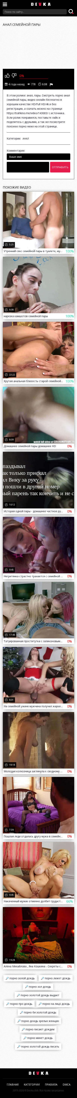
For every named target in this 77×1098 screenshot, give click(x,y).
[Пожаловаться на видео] (52, 84)
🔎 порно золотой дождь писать (38, 1046)
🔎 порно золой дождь (20, 978)
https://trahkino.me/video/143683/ (27, 113)
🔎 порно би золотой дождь (38, 1012)
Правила (51, 1084)
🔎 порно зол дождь (38, 986)
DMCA (66, 1084)
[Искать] (71, 11)
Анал (26, 138)
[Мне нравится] (7, 76)
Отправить (60, 167)
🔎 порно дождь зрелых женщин (38, 1021)
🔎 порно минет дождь (38, 1038)
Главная (13, 1084)
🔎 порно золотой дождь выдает (38, 995)
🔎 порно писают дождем (38, 1029)
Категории (32, 1084)
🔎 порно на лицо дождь (54, 1004)
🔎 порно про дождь (19, 1004)
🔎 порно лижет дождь (55, 978)
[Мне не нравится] (14, 76)
